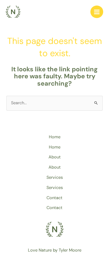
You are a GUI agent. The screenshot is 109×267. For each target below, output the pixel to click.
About (55, 157)
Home (54, 137)
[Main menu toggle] (96, 12)
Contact (54, 198)
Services (55, 177)
